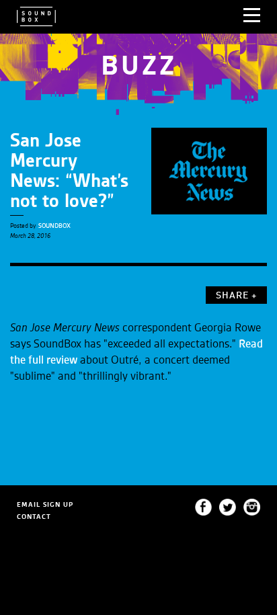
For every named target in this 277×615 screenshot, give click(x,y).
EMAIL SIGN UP (45, 504)
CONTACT (34, 516)
